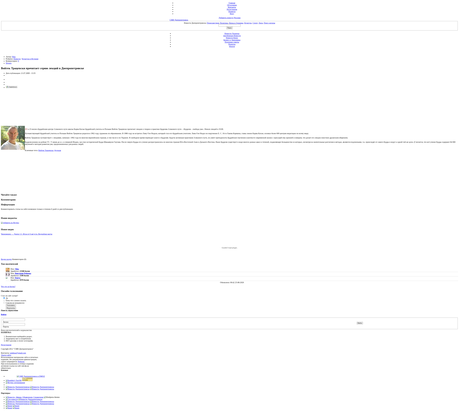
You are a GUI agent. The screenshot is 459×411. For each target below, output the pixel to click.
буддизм (57, 150)
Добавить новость (226, 18)
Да (6, 298)
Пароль (6, 327)
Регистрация (232, 9)
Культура (248, 23)
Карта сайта (6, 355)
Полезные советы (232, 42)
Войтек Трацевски (45, 150)
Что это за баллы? (8, 287)
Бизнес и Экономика (232, 40)
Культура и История (30, 59)
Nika (14, 57)
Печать (8, 63)
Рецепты (231, 44)
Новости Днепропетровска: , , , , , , (229, 23)
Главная (232, 3)
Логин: (6, 322)
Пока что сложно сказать (15, 300)
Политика (224, 23)
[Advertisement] (21, 107)
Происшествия (213, 23)
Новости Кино (232, 38)
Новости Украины (231, 34)
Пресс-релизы (269, 23)
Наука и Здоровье (236, 23)
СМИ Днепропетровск (179, 20)
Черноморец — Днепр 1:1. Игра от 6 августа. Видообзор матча (26, 234)
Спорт (255, 23)
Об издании (232, 5)
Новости (17, 59)
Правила (231, 12)
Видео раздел (6, 259)
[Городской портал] (25, 397)
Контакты (232, 7)
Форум (232, 46)
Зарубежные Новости (232, 36)
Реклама (237, 18)
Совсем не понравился (14, 303)
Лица (261, 23)
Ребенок (21, 362)
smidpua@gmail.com (18, 353)
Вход (232, 14)
